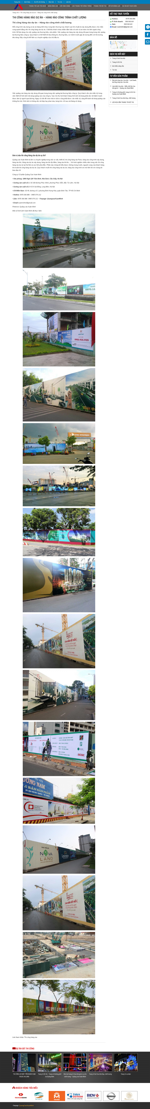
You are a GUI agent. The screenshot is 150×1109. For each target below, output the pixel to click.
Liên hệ (68, 2)
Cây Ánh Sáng (65, 6)
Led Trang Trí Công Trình (82, 6)
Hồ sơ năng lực (114, 6)
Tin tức (60, 2)
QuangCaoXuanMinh (26, 1105)
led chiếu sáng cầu (118, 66)
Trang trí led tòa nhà (118, 58)
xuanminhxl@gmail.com (27, 203)
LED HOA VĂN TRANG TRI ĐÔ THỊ (123, 102)
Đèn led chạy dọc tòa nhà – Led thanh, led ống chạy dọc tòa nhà (124, 81)
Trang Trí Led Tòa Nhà (37, 6)
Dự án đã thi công (25, 1048)
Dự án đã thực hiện (129, 6)
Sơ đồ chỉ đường (39, 2)
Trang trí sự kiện (100, 1074)
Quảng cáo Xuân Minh (28, 207)
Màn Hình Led (53, 6)
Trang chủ (17, 2)
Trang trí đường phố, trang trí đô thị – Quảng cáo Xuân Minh (124, 93)
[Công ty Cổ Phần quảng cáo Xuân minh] (18, 7)
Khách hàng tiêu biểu (27, 1087)
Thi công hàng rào (30, 1037)
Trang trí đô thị (100, 6)
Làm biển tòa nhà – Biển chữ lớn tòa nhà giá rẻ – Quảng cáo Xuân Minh (123, 87)
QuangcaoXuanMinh (55, 199)
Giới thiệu (27, 2)
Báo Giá (51, 2)
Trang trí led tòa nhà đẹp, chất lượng (124, 98)
